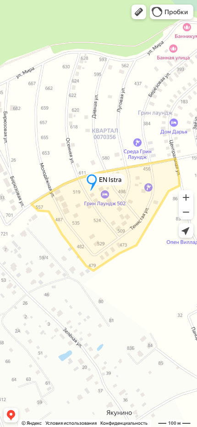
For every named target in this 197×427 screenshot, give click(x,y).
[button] (138, 12)
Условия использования (71, 423)
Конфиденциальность (124, 423)
